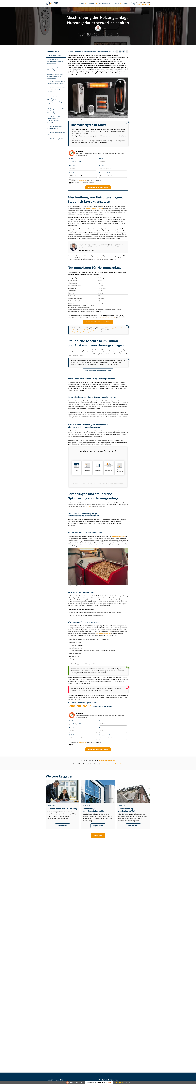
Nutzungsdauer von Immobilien (105, 258)
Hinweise (108, 1082)
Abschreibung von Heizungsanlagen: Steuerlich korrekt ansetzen (55, 61)
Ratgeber (91, 3)
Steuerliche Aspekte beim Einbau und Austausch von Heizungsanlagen (55, 76)
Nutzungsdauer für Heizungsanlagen (53, 69)
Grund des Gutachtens (106, 173)
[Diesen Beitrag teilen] (116, 51)
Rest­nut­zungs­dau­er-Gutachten (107, 317)
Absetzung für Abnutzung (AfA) (94, 208)
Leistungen (81, 3)
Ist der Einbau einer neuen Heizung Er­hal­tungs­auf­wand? (56, 82)
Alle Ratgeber (98, 835)
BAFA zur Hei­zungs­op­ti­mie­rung (56, 133)
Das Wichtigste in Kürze (54, 55)
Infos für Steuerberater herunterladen (98, 371)
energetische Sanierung (118, 536)
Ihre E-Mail (72, 166)
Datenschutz (82, 180)
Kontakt (126, 3)
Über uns (116, 3)
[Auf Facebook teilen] (127, 51)
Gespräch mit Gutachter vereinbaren (98, 322)
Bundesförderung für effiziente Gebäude (54, 127)
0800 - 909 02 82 (79, 706)
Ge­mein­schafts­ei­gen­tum (91, 330)
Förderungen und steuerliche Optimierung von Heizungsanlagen (56, 111)
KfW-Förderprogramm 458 (103, 633)
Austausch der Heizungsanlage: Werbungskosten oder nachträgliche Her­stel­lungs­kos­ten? (56, 100)
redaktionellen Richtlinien (107, 760)
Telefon (101, 166)
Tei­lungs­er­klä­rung (76, 332)
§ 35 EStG (87, 507)
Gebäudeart (72, 173)
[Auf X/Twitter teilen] (123, 51)
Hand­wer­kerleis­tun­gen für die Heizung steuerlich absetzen (56, 90)
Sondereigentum (88, 332)
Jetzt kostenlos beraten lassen (98, 187)
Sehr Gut (101, 1082)
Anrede (71, 159)
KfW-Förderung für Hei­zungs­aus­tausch (55, 140)
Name (101, 159)
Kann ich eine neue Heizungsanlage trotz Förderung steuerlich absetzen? (54, 119)
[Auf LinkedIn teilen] (120, 51)
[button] (76, 468)
